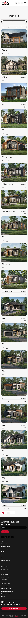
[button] (25, 3)
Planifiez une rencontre (6, 588)
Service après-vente (5, 557)
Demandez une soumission (7, 591)
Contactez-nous (4, 586)
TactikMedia (16, 616)
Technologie (4, 579)
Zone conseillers (12, 613)
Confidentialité (3, 613)
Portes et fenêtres (5, 577)
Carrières (3, 596)
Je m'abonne (5, 531)
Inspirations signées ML (6, 549)
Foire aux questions (5, 563)
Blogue (2, 551)
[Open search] (16, 3)
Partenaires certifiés (5, 546)
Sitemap (17, 613)
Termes (8, 613)
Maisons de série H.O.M (6, 572)
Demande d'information (6, 593)
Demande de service (5, 560)
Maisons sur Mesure (5, 569)
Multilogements (4, 574)
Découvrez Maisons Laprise (7, 543)
